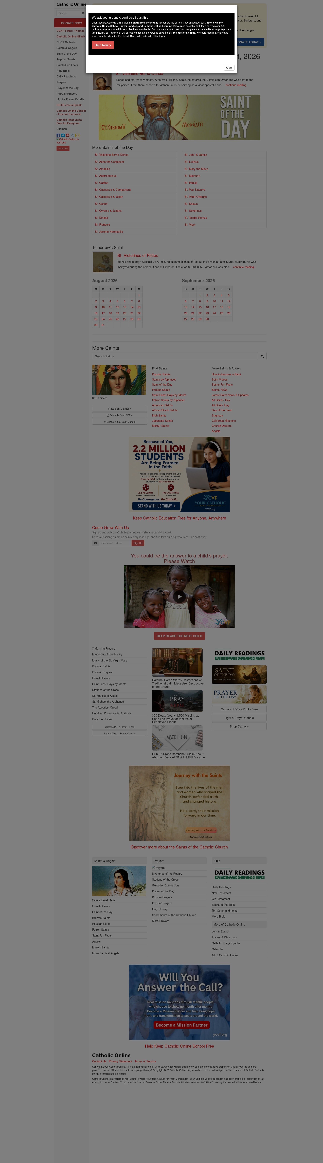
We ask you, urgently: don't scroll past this (120, 17)
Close (229, 67)
